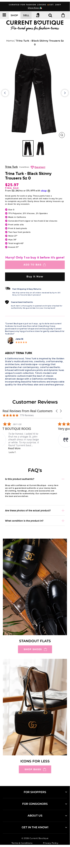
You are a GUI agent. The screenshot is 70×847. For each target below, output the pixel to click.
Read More (26, 448)
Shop (14, 15)
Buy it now (34, 276)
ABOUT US (35, 815)
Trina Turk (11, 167)
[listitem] (28, 438)
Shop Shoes (33, 649)
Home (10, 40)
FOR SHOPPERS (35, 792)
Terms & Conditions (22, 843)
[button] (56, 411)
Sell (26, 15)
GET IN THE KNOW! (35, 827)
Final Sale (12, 188)
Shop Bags (33, 769)
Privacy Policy (50, 843)
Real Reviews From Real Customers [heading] (28, 411)
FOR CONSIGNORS (35, 803)
